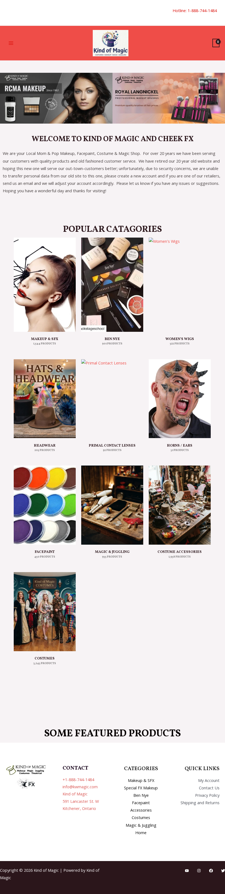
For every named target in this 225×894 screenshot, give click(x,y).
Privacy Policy (207, 795)
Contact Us (209, 787)
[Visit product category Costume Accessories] (180, 505)
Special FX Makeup (141, 787)
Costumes (141, 817)
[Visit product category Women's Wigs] (180, 285)
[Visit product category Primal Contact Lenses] (112, 398)
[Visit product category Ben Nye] (112, 285)
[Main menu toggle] (10, 43)
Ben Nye (141, 795)
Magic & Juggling (141, 825)
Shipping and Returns (200, 802)
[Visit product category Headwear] (45, 398)
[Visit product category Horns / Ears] (180, 398)
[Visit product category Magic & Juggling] (112, 505)
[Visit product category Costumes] (45, 611)
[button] (7, 13)
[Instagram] (199, 871)
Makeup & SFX (141, 780)
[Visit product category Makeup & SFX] (45, 285)
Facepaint (141, 802)
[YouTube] (187, 871)
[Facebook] (211, 871)
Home (141, 832)
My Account (209, 780)
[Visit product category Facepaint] (45, 505)
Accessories (141, 810)
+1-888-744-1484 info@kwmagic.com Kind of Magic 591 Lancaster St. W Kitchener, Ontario (81, 794)
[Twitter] (223, 871)
